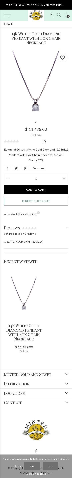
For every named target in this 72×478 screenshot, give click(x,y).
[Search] (59, 15)
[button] (7, 15)
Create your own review (23, 241)
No (50, 466)
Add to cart (36, 189)
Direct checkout (36, 201)
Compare (38, 168)
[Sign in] (51, 15)
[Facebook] (36, 451)
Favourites (62, 57)
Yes (32, 466)
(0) (44, 141)
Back (9, 24)
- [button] (8, 178)
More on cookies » (37, 473)
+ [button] (64, 178)
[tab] (36, 228)
